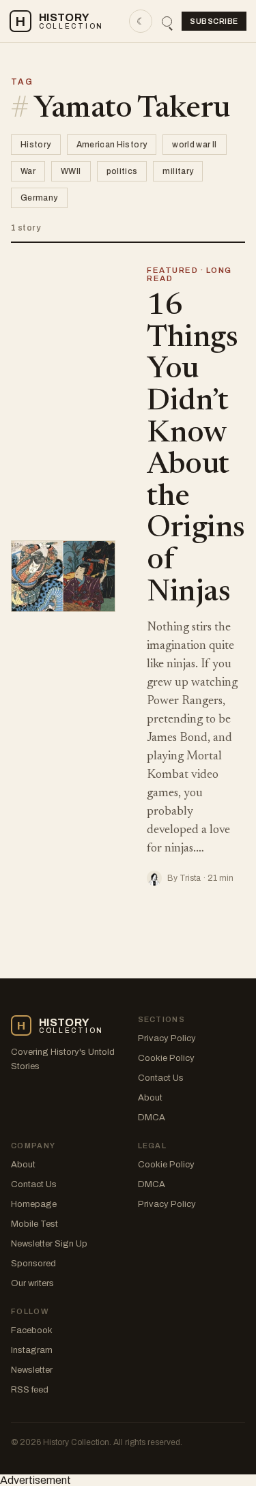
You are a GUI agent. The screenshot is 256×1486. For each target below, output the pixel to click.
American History (111, 144)
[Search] (167, 21)
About (150, 1098)
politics (122, 171)
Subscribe (214, 21)
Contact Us (161, 1078)
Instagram (32, 1350)
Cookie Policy (166, 1058)
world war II (194, 144)
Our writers (32, 1283)
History (35, 144)
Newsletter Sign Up (49, 1244)
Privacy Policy (167, 1038)
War (27, 171)
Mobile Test (34, 1224)
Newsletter (32, 1370)
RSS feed (29, 1390)
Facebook (32, 1330)
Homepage (34, 1204)
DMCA (151, 1117)
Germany (39, 198)
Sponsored (33, 1263)
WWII (71, 171)
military (177, 171)
